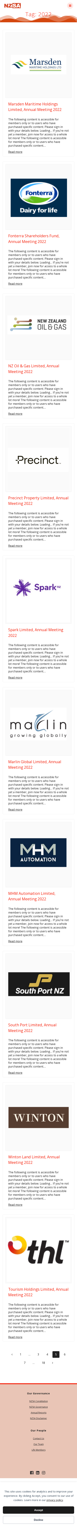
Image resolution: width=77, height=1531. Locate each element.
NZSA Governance (38, 1406)
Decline (38, 1519)
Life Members (38, 1449)
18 (45, 1363)
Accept (38, 1510)
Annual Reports (38, 1412)
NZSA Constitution (38, 1401)
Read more (15, 152)
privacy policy (55, 1500)
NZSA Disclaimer (38, 1418)
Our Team (38, 1444)
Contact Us (38, 1438)
